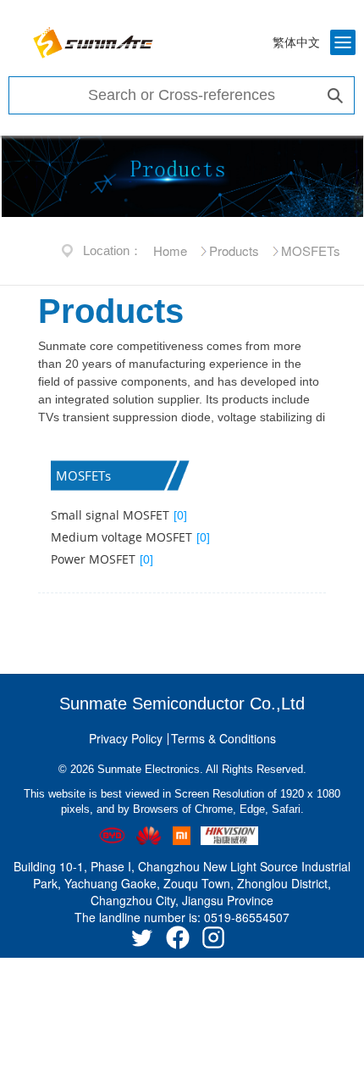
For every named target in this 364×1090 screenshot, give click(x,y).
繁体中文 (296, 42)
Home (170, 250)
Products (234, 250)
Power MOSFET (102, 559)
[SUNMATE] (93, 42)
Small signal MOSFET (119, 515)
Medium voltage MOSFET (130, 537)
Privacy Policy (126, 738)
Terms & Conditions (223, 738)
